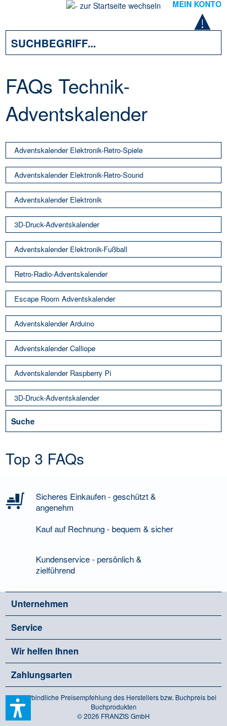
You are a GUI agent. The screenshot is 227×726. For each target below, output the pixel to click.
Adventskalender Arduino (54, 323)
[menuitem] (21, 11)
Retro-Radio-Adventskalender (60, 274)
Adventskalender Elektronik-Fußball (70, 249)
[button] (18, 707)
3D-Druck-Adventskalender (56, 224)
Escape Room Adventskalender (64, 298)
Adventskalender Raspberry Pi (62, 373)
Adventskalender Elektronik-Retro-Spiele (78, 150)
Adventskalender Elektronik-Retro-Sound (78, 175)
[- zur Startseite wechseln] (113, 9)
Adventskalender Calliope (54, 348)
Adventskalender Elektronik (58, 199)
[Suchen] (205, 42)
